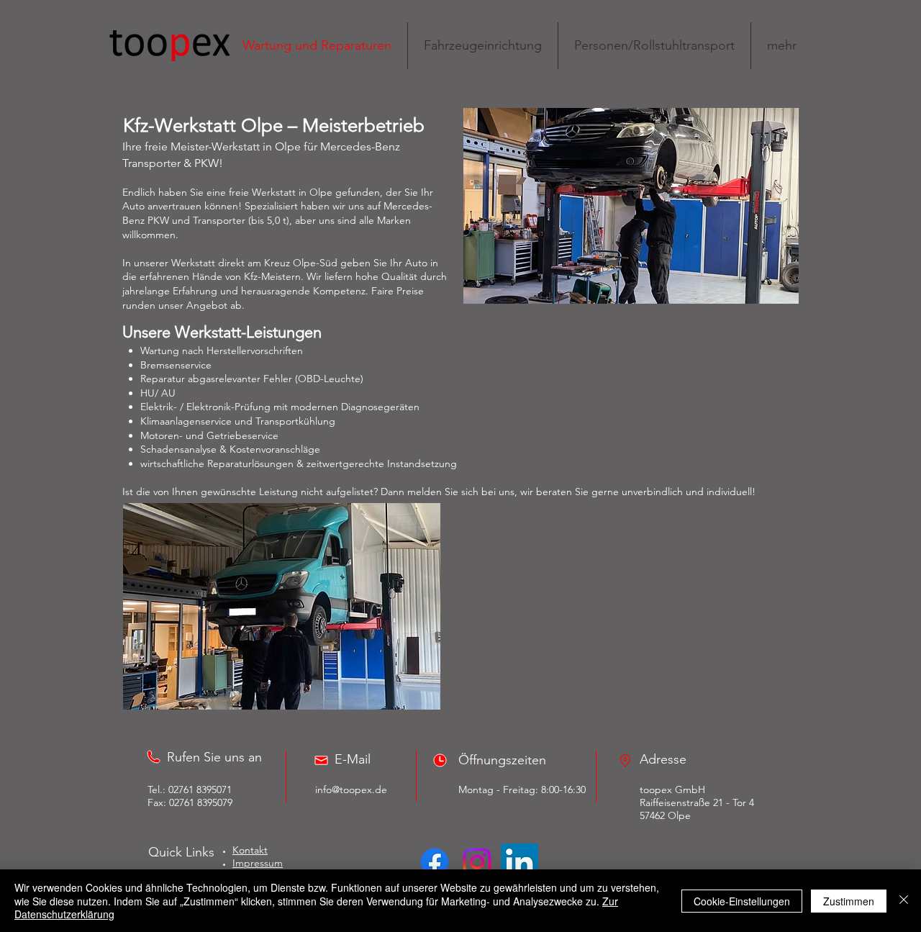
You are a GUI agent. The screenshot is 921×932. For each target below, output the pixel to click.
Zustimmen (848, 901)
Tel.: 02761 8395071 (190, 789)
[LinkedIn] (519, 862)
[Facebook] (434, 862)
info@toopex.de (351, 789)
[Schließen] (903, 900)
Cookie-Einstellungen (742, 901)
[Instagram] (477, 862)
